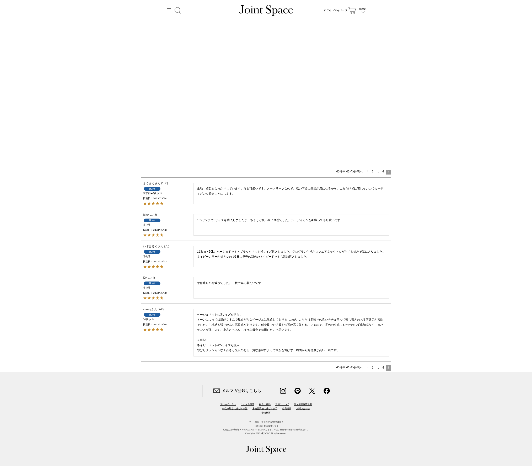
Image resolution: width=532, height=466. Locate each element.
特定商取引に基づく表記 (235, 408)
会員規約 (286, 408)
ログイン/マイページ (335, 10)
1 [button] (372, 171)
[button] (367, 171)
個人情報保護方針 (303, 404)
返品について (282, 404)
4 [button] (383, 171)
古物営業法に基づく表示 (264, 408)
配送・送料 (265, 404)
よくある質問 (247, 404)
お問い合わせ (303, 408)
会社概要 (266, 412)
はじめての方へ (228, 404)
